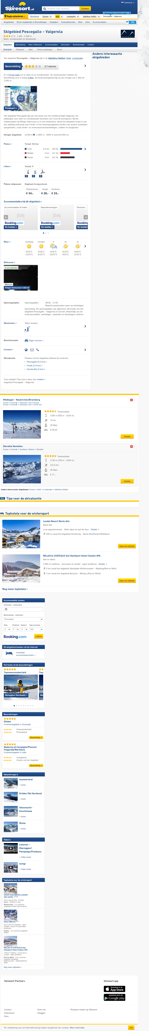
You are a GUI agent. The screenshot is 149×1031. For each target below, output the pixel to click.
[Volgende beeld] (41, 688)
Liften (87, 22)
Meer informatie (77, 1027)
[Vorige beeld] (6, 688)
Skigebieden (9, 22)
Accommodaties (99, 22)
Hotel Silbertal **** (11, 922)
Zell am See (37, 404)
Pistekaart (20, 50)
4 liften (31, 78)
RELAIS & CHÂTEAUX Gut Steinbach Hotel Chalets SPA (16, 949)
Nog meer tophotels (14, 589)
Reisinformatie (78, 45)
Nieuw (59, 50)
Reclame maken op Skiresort (84, 1009)
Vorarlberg (23, 449)
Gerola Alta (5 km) (35, 369)
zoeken (39, 636)
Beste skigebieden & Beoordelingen (32, 22)
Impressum (9, 1013)
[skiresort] (20, 7)
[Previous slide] (6, 217)
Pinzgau (36, 403)
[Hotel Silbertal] (10, 915)
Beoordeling (20, 45)
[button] (15, 637)
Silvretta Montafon (13, 446)
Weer (80, 22)
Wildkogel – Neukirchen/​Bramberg (21, 400)
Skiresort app (111, 981)
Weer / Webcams (35, 45)
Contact (91, 45)
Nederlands (128, 2)
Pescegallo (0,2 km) (36, 362)
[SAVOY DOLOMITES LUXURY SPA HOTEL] (10, 888)
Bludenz (32, 449)
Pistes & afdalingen (45, 50)
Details (127, 436)
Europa (5, 403)
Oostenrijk (13, 403)
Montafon (40, 449)
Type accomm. (34, 625)
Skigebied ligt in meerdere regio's (115, 13)
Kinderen (15, 625)
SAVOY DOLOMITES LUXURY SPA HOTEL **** (16, 896)
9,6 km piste (14, 75)
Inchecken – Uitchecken (13, 605)
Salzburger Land (25, 403)
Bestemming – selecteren (13, 615)
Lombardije (77, 58)
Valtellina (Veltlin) (61, 490)
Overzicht (7, 50)
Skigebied (7, 45)
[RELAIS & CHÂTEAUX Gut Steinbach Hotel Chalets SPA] (10, 941)
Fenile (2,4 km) (34, 365)
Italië (69, 58)
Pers (6, 1016)
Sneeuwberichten (68, 22)
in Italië (23, 752)
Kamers (24, 625)
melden (40, 379)
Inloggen (41, 1013)
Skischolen (65, 45)
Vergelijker (53, 22)
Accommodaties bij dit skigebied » (23, 201)
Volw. (6, 625)
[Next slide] (86, 217)
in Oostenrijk (25, 724)
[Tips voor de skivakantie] (131, 22)
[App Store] (114, 992)
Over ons (41, 1009)
